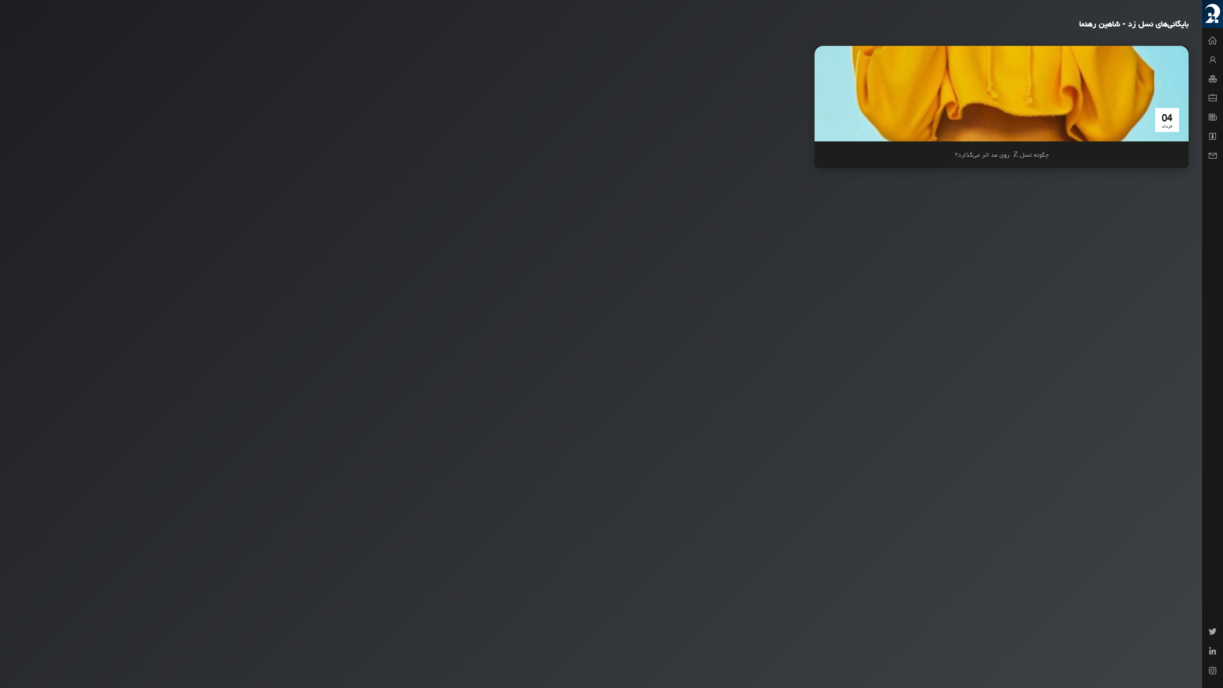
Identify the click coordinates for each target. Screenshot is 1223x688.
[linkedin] (1212, 652)
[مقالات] (1212, 117)
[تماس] (1212, 155)
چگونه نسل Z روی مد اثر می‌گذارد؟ (1002, 155)
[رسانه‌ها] (1212, 136)
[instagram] (1212, 672)
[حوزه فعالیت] (1212, 79)
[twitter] (1212, 632)
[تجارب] (1212, 98)
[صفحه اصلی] (1212, 41)
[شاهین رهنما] (1212, 14)
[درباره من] (1212, 60)
